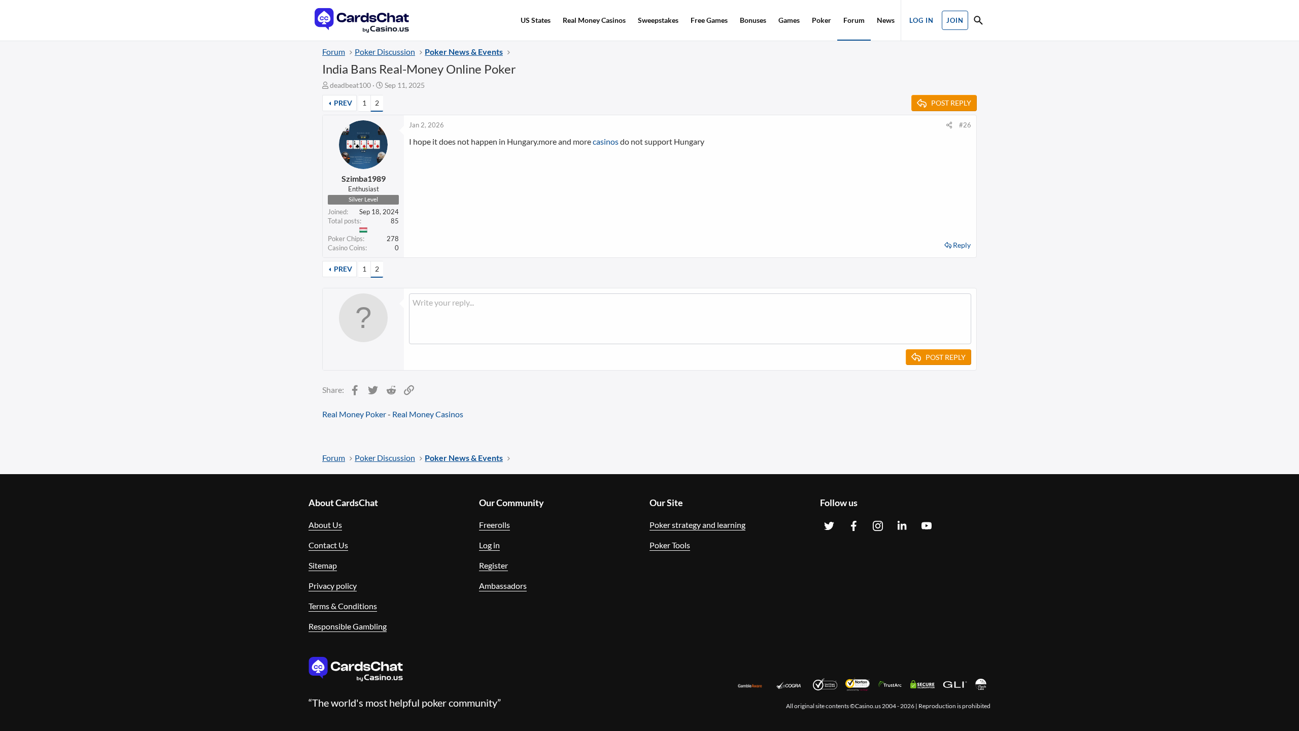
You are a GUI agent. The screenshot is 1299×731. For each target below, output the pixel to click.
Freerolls (494, 524)
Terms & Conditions (343, 606)
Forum (854, 20)
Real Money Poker (354, 414)
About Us (325, 524)
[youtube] (926, 526)
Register (493, 565)
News (886, 20)
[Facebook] (853, 526)
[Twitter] (829, 526)
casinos (606, 141)
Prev (343, 102)
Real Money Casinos (594, 20)
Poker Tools (670, 545)
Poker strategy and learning (697, 524)
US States (536, 20)
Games (789, 20)
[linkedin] (902, 526)
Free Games (709, 20)
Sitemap (323, 565)
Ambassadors (503, 585)
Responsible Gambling (348, 626)
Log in (489, 545)
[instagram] (878, 526)
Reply (962, 245)
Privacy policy (333, 585)
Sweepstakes (658, 20)
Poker (821, 20)
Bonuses (753, 20)
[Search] (978, 21)
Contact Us (328, 545)
